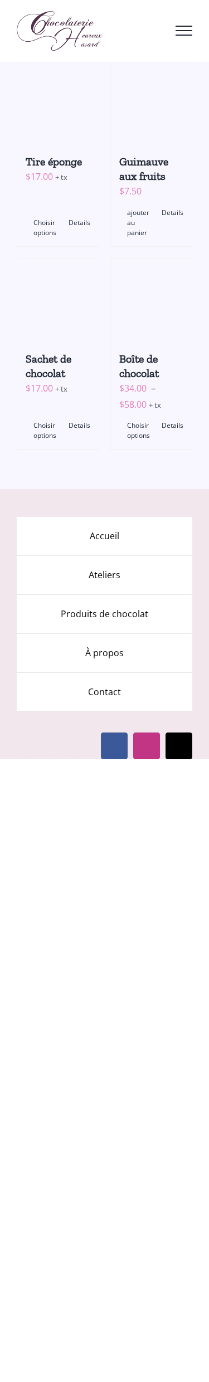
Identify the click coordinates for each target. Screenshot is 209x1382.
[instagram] (146, 745)
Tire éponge (54, 161)
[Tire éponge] (58, 103)
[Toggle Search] (152, 30)
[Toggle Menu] (184, 31)
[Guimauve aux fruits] (151, 103)
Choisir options (44, 227)
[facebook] (114, 745)
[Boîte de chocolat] (151, 299)
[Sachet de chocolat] (58, 299)
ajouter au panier (138, 222)
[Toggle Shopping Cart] (125, 31)
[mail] (179, 745)
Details (79, 222)
